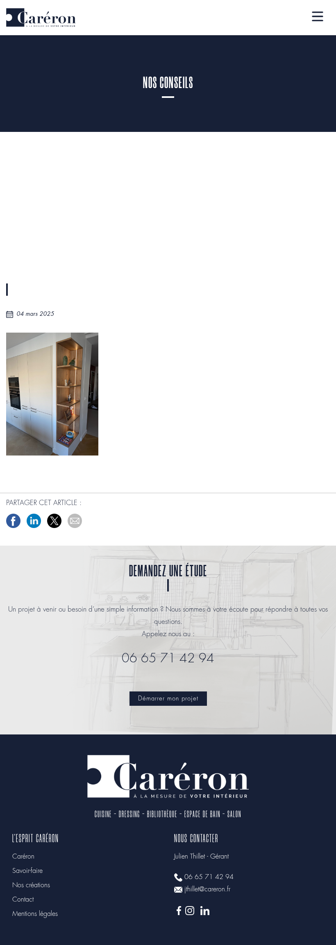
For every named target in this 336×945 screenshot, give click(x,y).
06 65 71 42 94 (209, 877)
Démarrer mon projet (168, 699)
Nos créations (31, 885)
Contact (23, 899)
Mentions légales (35, 914)
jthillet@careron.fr (207, 889)
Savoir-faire (27, 871)
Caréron (23, 856)
